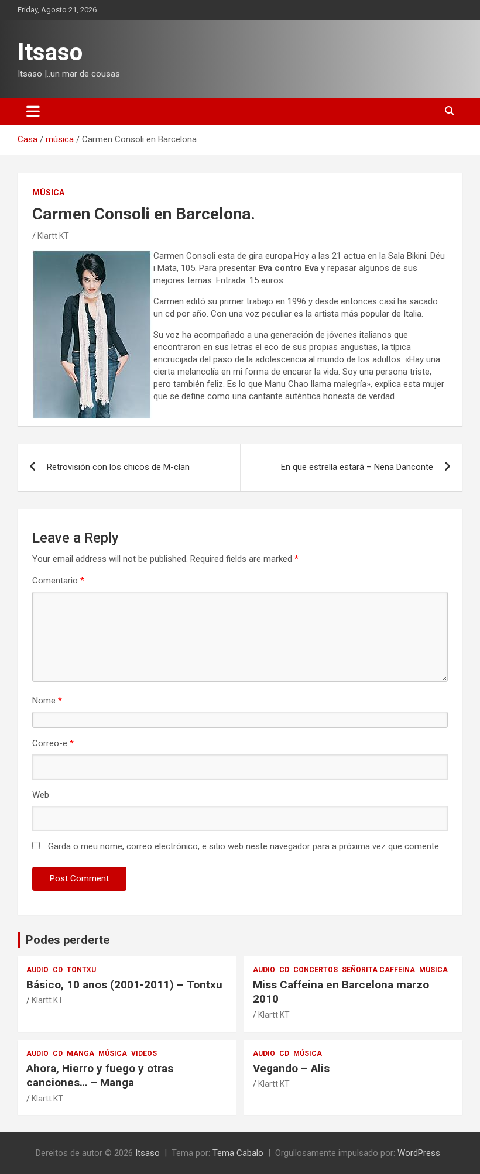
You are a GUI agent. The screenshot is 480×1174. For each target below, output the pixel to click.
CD (58, 970)
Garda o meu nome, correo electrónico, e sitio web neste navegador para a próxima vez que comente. (244, 846)
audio (37, 970)
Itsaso (50, 52)
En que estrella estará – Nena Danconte (357, 467)
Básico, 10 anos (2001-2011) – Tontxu (124, 984)
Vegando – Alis (291, 1068)
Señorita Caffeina (378, 970)
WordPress (418, 1153)
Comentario (58, 580)
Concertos (315, 970)
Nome (47, 700)
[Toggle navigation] (33, 111)
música (48, 192)
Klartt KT (53, 236)
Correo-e (53, 743)
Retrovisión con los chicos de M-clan (118, 467)
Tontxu (81, 970)
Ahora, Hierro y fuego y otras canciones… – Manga (99, 1076)
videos (144, 1053)
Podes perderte (67, 940)
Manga (80, 1053)
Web (40, 794)
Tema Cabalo (237, 1153)
